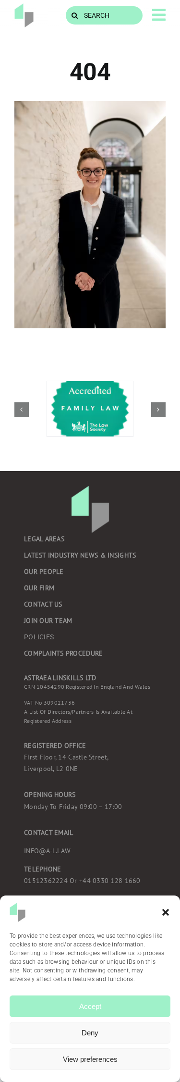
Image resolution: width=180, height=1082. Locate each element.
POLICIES (39, 637)
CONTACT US (43, 604)
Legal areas (44, 539)
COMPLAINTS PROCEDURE (63, 653)
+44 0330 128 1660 (82, 880)
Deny (90, 1033)
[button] (165, 912)
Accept (90, 1006)
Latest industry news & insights (80, 555)
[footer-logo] (24, 7)
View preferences (90, 1059)
